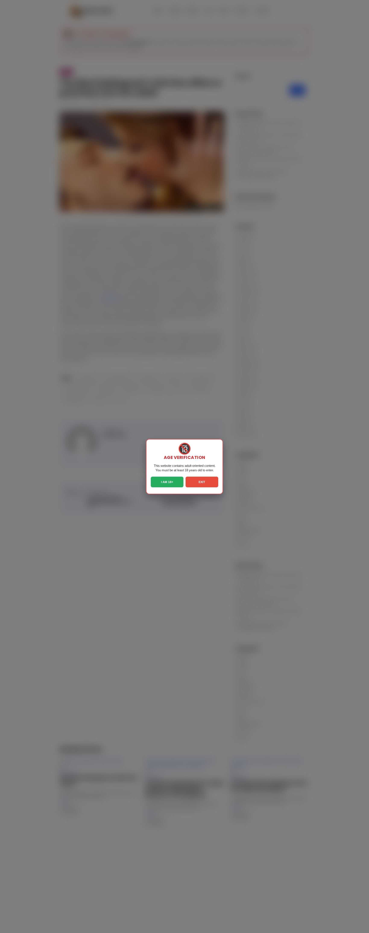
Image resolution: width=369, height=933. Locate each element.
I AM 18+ (167, 482)
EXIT (202, 482)
